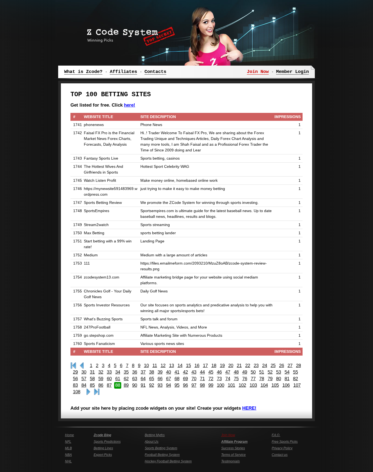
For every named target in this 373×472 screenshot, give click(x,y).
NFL (68, 442)
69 (185, 378)
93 (160, 385)
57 (83, 378)
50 (253, 372)
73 (219, 378)
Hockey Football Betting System (168, 461)
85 (92, 385)
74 (227, 378)
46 (219, 372)
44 (202, 372)
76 (244, 378)
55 (295, 372)
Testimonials (230, 461)
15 (188, 365)
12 (163, 365)
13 (171, 365)
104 (264, 385)
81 (287, 378)
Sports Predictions (107, 442)
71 (202, 378)
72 (210, 378)
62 (126, 378)
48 (236, 372)
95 (176, 385)
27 (290, 365)
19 (222, 365)
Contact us (280, 455)
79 (270, 378)
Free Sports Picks (285, 442)
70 (193, 378)
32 (100, 372)
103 (253, 385)
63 (134, 378)
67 (168, 378)
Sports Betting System (161, 448)
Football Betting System (162, 455)
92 (151, 385)
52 (270, 372)
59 (100, 378)
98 (202, 385)
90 (134, 385)
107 (297, 385)
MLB (68, 448)
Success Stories (233, 448)
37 (143, 372)
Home (69, 435)
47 (227, 372)
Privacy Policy (282, 448)
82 (295, 378)
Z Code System (129, 34)
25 (273, 365)
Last (97, 392)
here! (129, 105)
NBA (68, 455)
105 (275, 385)
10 (146, 365)
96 (185, 385)
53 (278, 372)
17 (205, 365)
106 (286, 385)
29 (75, 372)
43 (193, 372)
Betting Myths (155, 435)
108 (76, 391)
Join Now (228, 435)
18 (213, 365)
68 (176, 378)
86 (100, 385)
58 (92, 378)
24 (264, 365)
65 (151, 378)
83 (75, 385)
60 (109, 378)
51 (261, 372)
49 (244, 372)
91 (143, 385)
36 (134, 372)
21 (239, 365)
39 (160, 372)
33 (109, 372)
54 (287, 372)
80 (278, 378)
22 (247, 365)
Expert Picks (103, 455)
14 (179, 365)
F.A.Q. (276, 435)
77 (253, 378)
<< (82, 365)
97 (193, 385)
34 (117, 372)
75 (236, 378)
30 (83, 372)
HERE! (249, 408)
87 (109, 385)
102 (242, 385)
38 (151, 372)
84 (83, 385)
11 (154, 365)
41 (176, 372)
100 (220, 385)
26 (281, 365)
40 (168, 372)
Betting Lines (103, 448)
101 (231, 385)
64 (143, 378)
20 (230, 365)
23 (256, 365)
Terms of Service (233, 455)
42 (185, 372)
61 (117, 378)
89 (126, 385)
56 (75, 378)
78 (261, 378)
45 (210, 372)
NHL (68, 461)
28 (298, 365)
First (73, 365)
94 (168, 385)
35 (126, 372)
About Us (151, 442)
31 (92, 372)
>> (88, 392)
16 (196, 365)
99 (210, 385)
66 (160, 378)
